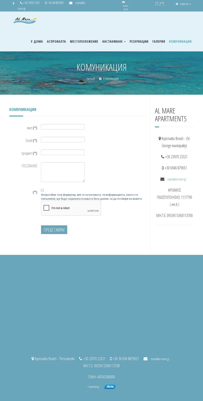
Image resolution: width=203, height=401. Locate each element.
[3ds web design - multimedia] (110, 386)
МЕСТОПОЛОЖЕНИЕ (84, 41)
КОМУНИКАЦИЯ (180, 41)
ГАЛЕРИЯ (158, 41)
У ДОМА (37, 41)
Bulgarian (184, 4)
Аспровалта (56, 41)
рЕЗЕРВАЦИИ (139, 41)
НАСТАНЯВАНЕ (113, 41)
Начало (91, 78)
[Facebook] (13, 3)
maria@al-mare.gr (177, 179)
